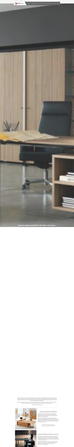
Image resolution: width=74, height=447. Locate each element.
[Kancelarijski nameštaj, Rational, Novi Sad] (25, 418)
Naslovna (29, 3)
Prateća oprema (47, 3)
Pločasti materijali (41, 3)
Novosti (54, 3)
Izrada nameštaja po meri (34, 3)
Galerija (51, 3)
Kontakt (58, 3)
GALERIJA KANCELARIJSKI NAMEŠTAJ (48, 425)
